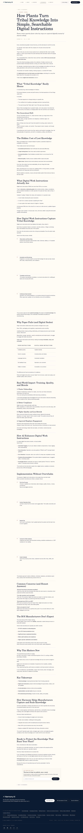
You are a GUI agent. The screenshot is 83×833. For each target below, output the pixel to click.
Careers (34, 2)
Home (22, 2)
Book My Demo (75, 2)
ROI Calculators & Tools (62, 800)
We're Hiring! (65, 2)
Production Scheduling (32, 815)
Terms (55, 820)
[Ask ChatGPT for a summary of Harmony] (4, 828)
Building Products (42, 810)
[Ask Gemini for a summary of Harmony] (17, 828)
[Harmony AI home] (8, 2)
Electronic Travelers (50, 815)
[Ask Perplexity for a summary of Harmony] (10, 828)
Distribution (73, 810)
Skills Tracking (58, 815)
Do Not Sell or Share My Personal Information (69, 820)
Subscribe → (55, 778)
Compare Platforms (6, 812)
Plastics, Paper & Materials (65, 810)
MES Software (72, 815)
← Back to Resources (22, 9)
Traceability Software (22, 815)
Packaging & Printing (33, 810)
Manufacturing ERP (6, 816)
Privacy (51, 820)
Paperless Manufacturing (12, 815)
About (28, 2)
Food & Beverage (25, 810)
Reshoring (38, 816)
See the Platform (74, 800)
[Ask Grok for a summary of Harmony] (14, 828)
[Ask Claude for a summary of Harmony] (7, 828)
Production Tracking (41, 815)
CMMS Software (65, 815)
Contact (50, 2)
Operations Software (15, 816)
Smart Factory (32, 816)
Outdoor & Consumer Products (53, 810)
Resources (43, 2)
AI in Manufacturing (24, 816)
